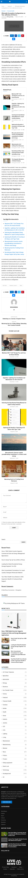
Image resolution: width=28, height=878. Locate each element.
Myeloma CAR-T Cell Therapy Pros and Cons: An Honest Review (18, 95)
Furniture (14, 705)
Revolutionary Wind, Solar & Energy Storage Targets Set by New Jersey (18, 152)
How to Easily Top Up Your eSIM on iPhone (13, 560)
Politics (14, 755)
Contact (5, 869)
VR (14, 777)
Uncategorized (14, 773)
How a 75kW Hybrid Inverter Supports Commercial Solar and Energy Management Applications (13, 554)
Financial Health (13, 285)
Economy (3, 820)
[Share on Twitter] (19, 35)
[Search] (26, 1)
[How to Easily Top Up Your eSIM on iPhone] (5, 640)
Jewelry (14, 723)
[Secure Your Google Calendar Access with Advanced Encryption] (4, 840)
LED (14, 726)
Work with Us (20, 869)
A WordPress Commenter (8, 590)
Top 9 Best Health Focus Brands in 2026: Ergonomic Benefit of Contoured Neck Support (13, 579)
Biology (14, 683)
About (20, 867)
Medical (14, 748)
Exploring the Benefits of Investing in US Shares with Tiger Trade (18, 126)
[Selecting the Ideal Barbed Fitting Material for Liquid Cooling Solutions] (6, 118)
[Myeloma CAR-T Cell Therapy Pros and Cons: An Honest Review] (6, 97)
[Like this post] (12, 35)
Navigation (18, 590)
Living (14, 737)
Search (3, 539)
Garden (14, 708)
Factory (14, 694)
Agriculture (14, 675)
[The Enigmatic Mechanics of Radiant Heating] (6, 161)
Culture (3, 817)
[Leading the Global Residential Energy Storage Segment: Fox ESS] (5, 646)
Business (14, 686)
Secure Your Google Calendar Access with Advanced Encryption (17, 839)
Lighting (14, 733)
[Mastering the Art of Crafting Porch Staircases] (6, 146)
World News (4, 811)
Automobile (14, 679)
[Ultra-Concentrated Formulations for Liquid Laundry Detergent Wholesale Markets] (5, 653)
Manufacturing (14, 744)
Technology (14, 770)
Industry (14, 719)
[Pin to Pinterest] (22, 35)
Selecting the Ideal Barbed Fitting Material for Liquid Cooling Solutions (18, 116)
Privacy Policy (5, 867)
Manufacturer (14, 741)
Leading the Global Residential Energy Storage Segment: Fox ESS (18, 646)
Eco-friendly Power (14, 690)
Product (14, 759)
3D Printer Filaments (14, 672)
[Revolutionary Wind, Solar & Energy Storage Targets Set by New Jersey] (6, 153)
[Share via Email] (13, 39)
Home (3, 6)
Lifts (14, 730)
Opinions (3, 824)
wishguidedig (10, 16)
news (21, 285)
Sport (2, 815)
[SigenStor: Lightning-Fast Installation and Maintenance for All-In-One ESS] (6, 107)
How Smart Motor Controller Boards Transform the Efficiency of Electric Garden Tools (17, 834)
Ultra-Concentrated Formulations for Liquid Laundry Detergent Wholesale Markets (18, 654)
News (14, 752)
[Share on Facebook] (16, 35)
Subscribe (12, 869)
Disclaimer (14, 867)
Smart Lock (14, 766)
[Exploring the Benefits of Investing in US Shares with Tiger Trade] (6, 127)
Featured (10, 6)
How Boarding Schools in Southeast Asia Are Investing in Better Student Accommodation (17, 845)
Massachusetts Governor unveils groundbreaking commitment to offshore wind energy (13, 243)
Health (14, 712)
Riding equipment (14, 762)
